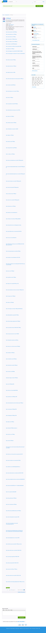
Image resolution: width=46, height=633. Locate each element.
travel (36, 79)
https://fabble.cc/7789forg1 (10, 135)
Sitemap (37, 628)
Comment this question (21, 592)
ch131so (33, 60)
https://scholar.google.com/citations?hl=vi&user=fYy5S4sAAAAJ (15, 53)
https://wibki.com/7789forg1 (10, 116)
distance (40, 83)
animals (39, 77)
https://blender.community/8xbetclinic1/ (11, 212)
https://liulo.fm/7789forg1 (9, 97)
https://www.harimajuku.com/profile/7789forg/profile (13, 181)
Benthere (35, 36)
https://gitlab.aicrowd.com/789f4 (10, 72)
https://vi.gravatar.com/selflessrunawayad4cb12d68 (13, 46)
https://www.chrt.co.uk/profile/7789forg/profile (12, 199)
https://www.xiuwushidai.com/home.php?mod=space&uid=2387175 (12, 524)
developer (33, 77)
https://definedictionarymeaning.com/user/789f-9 (13, 110)
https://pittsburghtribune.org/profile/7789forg (12, 314)
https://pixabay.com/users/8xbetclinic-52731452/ (13, 257)
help (40, 79)
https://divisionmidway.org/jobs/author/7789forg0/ (13, 321)
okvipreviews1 (34, 46)
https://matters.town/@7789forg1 (11, 84)
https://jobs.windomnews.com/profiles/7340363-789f (13, 550)
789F (10, 19)
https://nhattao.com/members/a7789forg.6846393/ (13, 218)
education (35, 82)
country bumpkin (36, 33)
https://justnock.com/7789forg (10, 434)
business (39, 82)
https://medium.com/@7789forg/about (11, 43)
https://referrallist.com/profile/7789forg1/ (12, 365)
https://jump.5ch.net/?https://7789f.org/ (11, 569)
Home (3, 14)
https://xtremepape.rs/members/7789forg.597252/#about (14, 308)
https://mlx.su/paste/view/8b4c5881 (11, 491)
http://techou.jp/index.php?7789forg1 (11, 498)
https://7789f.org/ (11, 24)
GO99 (33, 68)
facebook (33, 78)
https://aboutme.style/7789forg (10, 141)
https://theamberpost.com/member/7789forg (12, 91)
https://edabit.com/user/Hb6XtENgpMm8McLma (13, 466)
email (41, 82)
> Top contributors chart (35, 40)
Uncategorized (7, 14)
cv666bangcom (34, 49)
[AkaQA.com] (4, 1)
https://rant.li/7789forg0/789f (10, 384)
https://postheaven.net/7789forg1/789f (11, 396)
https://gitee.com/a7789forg (10, 421)
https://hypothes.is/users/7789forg (11, 277)
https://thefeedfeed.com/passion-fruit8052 (12, 128)
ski (32, 83)
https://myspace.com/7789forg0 (10, 296)
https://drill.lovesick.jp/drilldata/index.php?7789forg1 (13, 510)
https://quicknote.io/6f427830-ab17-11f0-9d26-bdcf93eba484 (14, 485)
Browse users (8, 628)
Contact (30, 628)
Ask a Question (39, 5)
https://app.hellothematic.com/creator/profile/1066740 (13, 231)
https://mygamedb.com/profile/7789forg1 (12, 103)
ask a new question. (21, 621)
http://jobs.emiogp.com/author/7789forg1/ (12, 377)
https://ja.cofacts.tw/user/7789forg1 (11, 193)
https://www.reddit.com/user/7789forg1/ (11, 41)
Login (43, 1)
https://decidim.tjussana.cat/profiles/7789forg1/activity (14, 543)
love (42, 78)
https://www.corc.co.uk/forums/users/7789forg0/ (13, 346)
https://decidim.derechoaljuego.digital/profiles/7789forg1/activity (15, 581)
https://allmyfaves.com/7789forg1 (11, 206)
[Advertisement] (18, 12)
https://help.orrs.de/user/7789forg (11, 59)
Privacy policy (33, 628)
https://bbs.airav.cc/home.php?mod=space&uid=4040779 (14, 454)
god (40, 78)
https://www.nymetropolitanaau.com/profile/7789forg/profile (14, 160)
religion (38, 78)
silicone (38, 79)
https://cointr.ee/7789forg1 (10, 440)
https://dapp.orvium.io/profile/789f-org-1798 (12, 283)
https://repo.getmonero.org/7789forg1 (11, 147)
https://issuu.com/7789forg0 (10, 270)
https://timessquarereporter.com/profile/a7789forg (13, 251)
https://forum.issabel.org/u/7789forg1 (11, 504)
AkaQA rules (21, 628)
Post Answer (21, 617)
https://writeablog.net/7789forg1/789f (11, 415)
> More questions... (35, 70)
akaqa (37, 83)
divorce (34, 83)
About (24, 628)
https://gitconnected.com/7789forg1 (11, 66)
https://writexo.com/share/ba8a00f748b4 (12, 390)
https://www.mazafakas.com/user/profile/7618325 (13, 460)
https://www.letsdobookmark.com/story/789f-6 (12, 537)
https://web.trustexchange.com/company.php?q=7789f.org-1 (15, 78)
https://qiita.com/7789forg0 (10, 302)
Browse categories (12, 628)
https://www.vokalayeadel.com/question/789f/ (12, 516)
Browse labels (17, 628)
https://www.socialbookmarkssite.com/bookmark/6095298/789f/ (15, 479)
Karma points (27, 628)
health (41, 77)
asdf (35, 78)
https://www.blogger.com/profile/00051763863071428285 (14, 51)
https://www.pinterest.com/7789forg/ (11, 34)
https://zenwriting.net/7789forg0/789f (11, 409)
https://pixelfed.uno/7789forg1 (10, 352)
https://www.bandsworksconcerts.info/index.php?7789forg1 (14, 402)
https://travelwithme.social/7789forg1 (11, 358)
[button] (3, 610)
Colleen (35, 30)
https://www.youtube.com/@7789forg (11, 31)
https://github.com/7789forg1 (10, 48)
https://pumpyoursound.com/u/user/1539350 (12, 333)
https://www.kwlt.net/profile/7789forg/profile (12, 187)
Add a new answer (5, 608)
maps (32, 82)
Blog (39, 628)
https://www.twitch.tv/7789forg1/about (11, 39)
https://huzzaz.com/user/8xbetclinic (11, 237)
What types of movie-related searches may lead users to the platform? (37, 52)
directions (33, 79)
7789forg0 (4, 20)
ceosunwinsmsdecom (35, 65)
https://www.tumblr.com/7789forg (11, 36)
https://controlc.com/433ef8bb (10, 371)
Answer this (7, 587)
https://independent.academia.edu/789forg (12, 340)
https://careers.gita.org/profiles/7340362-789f (12, 556)
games (36, 77)
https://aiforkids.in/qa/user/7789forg (11, 122)
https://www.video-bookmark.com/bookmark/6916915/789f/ (14, 472)
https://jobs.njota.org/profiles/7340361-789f (12, 562)
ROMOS (35, 27)
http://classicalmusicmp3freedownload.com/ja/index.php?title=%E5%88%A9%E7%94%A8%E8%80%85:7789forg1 (14, 531)
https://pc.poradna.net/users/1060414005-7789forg (13, 327)
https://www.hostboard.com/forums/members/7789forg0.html (15, 289)
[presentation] (3, 610)
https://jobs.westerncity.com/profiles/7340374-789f (13, 575)
